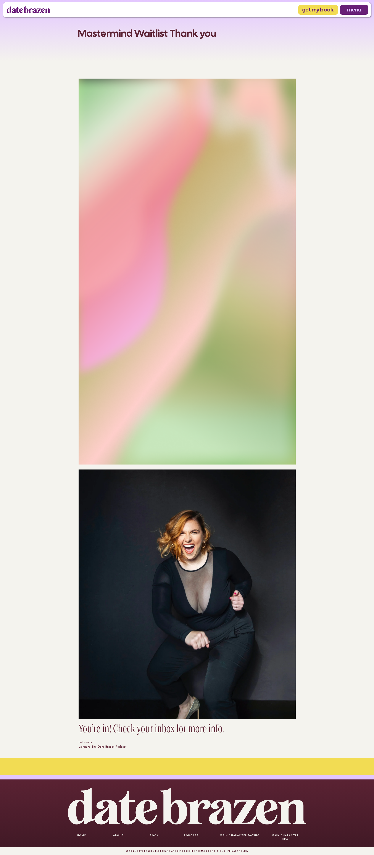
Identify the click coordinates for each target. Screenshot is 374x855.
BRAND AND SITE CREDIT (178, 851)
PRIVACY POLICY (237, 851)
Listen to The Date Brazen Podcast (103, 747)
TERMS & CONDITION (210, 851)
